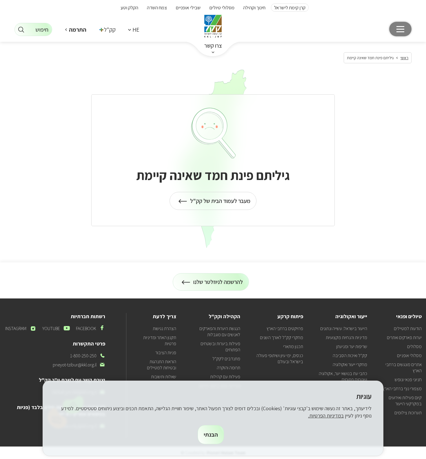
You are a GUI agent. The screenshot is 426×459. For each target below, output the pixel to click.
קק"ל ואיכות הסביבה (350, 355)
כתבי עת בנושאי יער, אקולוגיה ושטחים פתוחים (343, 376)
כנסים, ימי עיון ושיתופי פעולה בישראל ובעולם (279, 358)
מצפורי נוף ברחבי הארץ (402, 389)
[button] (133, 29)
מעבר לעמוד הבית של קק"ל (220, 203)
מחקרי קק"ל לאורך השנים (281, 337)
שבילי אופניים (188, 7)
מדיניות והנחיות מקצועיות (346, 337)
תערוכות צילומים (408, 413)
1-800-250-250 (87, 356)
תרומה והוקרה (228, 368)
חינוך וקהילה (254, 7)
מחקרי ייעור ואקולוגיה (350, 364)
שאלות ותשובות (163, 377)
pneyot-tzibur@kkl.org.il (79, 365)
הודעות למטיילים (408, 328)
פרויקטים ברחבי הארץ (285, 328)
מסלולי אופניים (409, 355)
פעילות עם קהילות (225, 377)
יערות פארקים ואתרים (404, 337)
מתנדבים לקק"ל (226, 359)
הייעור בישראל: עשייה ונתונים (343, 328)
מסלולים (414, 346)
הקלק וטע (129, 7)
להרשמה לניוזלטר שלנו (218, 284)
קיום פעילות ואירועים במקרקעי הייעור (405, 401)
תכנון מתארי (293, 346)
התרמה (77, 29)
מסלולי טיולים (221, 7)
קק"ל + (108, 29)
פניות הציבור (165, 353)
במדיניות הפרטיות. (326, 415)
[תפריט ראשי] (400, 29)
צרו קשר (213, 45)
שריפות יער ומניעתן (351, 346)
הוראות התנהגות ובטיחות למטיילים (161, 365)
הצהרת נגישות (164, 328)
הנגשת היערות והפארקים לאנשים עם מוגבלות (219, 331)
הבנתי (211, 434)
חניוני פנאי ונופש (408, 380)
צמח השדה (157, 7)
